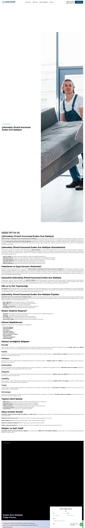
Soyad (68, 513)
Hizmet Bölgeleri (43, 2)
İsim (54, 513)
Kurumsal (28, 2)
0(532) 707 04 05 (10, 232)
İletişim (52, 2)
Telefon (54, 518)
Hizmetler (34, 2)
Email (54, 523)
